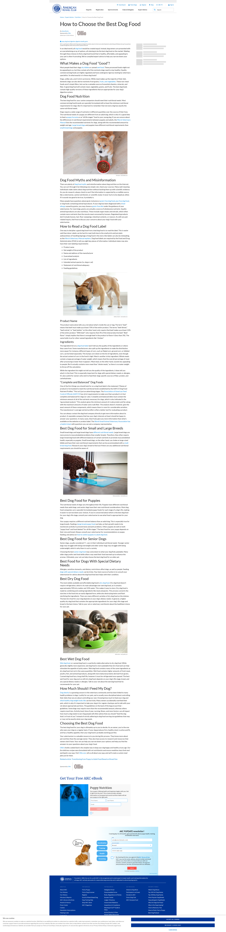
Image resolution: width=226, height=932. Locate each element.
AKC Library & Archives (67, 900)
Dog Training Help (87, 900)
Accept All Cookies (172, 919)
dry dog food (105, 583)
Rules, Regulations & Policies (112, 895)
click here (137, 871)
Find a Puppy (133, 5)
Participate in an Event (133, 892)
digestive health (80, 41)
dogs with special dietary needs (72, 572)
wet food (100, 67)
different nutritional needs (103, 432)
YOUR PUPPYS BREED (115, 843)
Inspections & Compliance (112, 905)
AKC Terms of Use (144, 857)
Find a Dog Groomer (88, 892)
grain (86, 41)
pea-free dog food (122, 201)
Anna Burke (65, 31)
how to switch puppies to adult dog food (92, 535)
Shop (152, 5)
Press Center (64, 905)
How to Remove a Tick (155, 907)
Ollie (69, 33)
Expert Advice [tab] (142, 10)
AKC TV (160, 5)
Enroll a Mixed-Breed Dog (90, 897)
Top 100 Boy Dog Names (155, 895)
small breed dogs (66, 128)
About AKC (63, 890)
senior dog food (80, 552)
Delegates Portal (109, 890)
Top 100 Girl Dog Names (155, 892)
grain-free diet (97, 206)
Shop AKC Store (87, 902)
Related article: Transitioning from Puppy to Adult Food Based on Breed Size (88, 759)
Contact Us (63, 915)
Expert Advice (69, 17)
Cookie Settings (173, 929)
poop (63, 41)
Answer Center (108, 897)
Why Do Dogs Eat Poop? (155, 902)
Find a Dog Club (131, 897)
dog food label (83, 346)
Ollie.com (82, 753)
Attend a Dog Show (132, 890)
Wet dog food (65, 663)
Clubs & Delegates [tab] (128, 10)
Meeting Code (64, 913)
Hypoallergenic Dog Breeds (156, 900)
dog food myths (81, 184)
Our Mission (64, 892)
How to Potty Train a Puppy (156, 910)
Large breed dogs (78, 125)
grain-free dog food (107, 201)
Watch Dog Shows (153, 890)
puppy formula (72, 117)
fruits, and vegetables (108, 81)
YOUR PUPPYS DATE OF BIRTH (117, 848)
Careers (62, 907)
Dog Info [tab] (88, 10)
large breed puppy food (86, 524)
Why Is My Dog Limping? (155, 905)
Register (144, 5)
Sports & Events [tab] (113, 10)
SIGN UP (132, 868)
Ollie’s (62, 748)
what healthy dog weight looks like (73, 700)
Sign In (172, 5)
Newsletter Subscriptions (67, 910)
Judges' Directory (109, 900)
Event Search (122, 5)
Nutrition (78, 17)
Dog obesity (64, 692)
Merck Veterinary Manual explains (78, 238)
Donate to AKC (131, 895)
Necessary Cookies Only (173, 925)
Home (62, 17)
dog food (67, 41)
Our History (63, 895)
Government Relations (111, 902)
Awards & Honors (65, 902)
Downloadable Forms (110, 892)
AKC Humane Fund (132, 900)
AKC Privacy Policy (153, 873)
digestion (72, 41)
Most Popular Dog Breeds (156, 897)
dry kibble (85, 67)
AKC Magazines (87, 905)
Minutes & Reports (66, 897)
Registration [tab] (100, 10)
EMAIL (113, 837)
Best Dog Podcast (153, 913)
